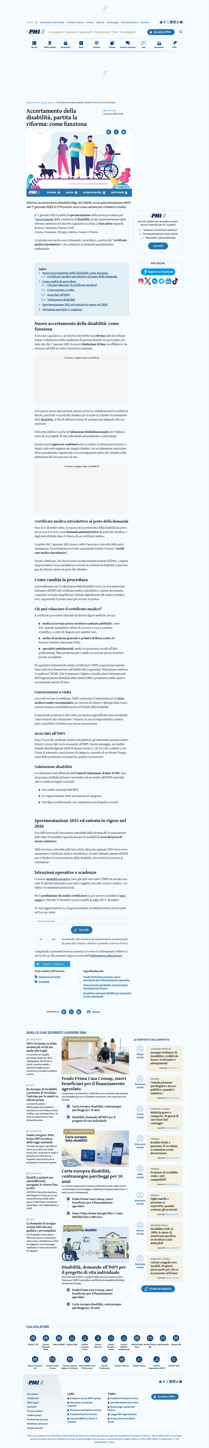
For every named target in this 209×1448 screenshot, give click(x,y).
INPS (31, 1085)
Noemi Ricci (173, 1068)
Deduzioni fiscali (159, 1225)
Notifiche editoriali (37, 1423)
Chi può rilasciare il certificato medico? (72, 285)
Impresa (84, 32)
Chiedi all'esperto (160, 1288)
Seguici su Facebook (160, 271)
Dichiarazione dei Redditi (52, 22)
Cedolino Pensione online (124, 1398)
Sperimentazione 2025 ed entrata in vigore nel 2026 (74, 304)
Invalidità (44, 981)
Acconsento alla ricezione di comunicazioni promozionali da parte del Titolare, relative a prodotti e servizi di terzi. (95, 941)
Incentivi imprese (75, 22)
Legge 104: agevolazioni (123, 1414)
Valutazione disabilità (61, 299)
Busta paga (112, 22)
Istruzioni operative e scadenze (62, 309)
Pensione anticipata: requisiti (80, 1404)
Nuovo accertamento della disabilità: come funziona (75, 273)
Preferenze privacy (37, 1419)
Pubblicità (33, 1398)
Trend (29, 22)
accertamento (45, 219)
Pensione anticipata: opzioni (85, 1410)
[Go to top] (179, 1437)
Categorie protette (49, 977)
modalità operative (58, 879)
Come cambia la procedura (59, 281)
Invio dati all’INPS (58, 295)
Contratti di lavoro (129, 22)
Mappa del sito (35, 1428)
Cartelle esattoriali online (124, 1402)
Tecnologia (126, 32)
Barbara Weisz (172, 1098)
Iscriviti (158, 245)
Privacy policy (35, 1411)
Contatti (31, 1406)
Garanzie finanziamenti (83, 1039)
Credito (90, 22)
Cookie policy (34, 1415)
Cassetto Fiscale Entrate (83, 1414)
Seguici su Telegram (53, 964)
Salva (70, 192)
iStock (128, 187)
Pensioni (145, 22)
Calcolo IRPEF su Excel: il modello (82, 1420)
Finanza (70, 32)
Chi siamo (32, 1394)
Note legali (33, 1402)
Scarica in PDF (92, 192)
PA (114, 32)
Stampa (52, 192)
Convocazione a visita (60, 290)
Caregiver (35, 1039)
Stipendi (100, 22)
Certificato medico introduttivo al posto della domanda (82, 276)
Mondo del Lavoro (160, 1109)
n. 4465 (94, 900)
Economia (55, 32)
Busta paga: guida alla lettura (121, 1408)
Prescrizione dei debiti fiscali (121, 1420)
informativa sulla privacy (106, 955)
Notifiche (117, 192)
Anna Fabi (110, 110)
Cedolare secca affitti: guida (85, 1398)
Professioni (101, 32)
